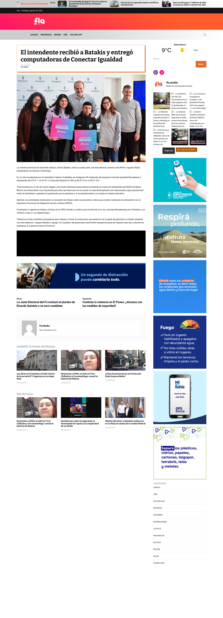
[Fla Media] (29, 328)
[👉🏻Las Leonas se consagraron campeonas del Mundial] (198, 100)
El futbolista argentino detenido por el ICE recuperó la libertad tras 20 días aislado (199, 4)
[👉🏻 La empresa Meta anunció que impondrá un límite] (179, 118)
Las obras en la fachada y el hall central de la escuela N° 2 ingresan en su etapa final (36, 376)
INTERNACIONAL (160, 522)
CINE (65, 35)
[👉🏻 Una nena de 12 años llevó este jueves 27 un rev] (179, 137)
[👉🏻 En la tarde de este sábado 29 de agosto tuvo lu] (161, 100)
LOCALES (34, 35)
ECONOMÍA (158, 515)
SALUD (156, 556)
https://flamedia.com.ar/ (48, 330)
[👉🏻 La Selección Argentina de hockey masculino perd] (161, 118)
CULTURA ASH (76, 35)
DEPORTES (157, 508)
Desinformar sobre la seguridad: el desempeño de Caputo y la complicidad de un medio (80, 423)
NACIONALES (46, 35)
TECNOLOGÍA (158, 563)
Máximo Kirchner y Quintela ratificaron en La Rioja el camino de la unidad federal (125, 422)
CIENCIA (156, 487)
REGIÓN (57, 35)
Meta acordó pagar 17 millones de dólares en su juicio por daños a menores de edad (148, 4)
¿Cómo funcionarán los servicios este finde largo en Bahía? (123, 375)
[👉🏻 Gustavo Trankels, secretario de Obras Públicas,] (198, 118)
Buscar (156, 58)
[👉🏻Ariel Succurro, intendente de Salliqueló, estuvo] (161, 137)
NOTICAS (157, 542)
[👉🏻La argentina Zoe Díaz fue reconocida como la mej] (179, 100)
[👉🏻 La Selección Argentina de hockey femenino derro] (198, 137)
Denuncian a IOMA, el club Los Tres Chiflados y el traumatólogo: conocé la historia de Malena (79, 376)
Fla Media (24, 67)
